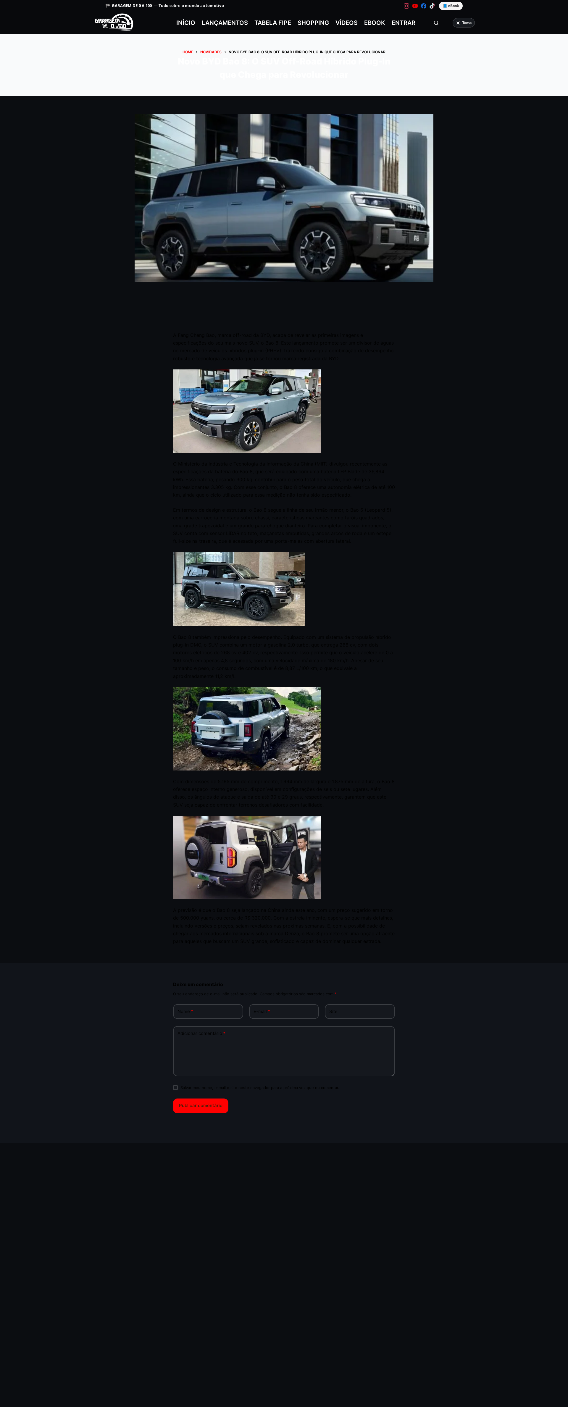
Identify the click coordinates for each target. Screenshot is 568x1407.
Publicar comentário (200, 1105)
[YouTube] (415, 6)
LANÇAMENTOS (225, 22)
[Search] (436, 23)
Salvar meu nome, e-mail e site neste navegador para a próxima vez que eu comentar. (259, 1087)
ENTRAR (403, 22)
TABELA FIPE (272, 22)
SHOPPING (313, 22)
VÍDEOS (346, 22)
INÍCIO (185, 22)
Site (333, 1011)
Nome (185, 1011)
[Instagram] (406, 6)
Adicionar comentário (201, 1033)
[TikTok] (432, 6)
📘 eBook (451, 5)
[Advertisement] (284, 314)
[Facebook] (423, 6)
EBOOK (374, 22)
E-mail (262, 1011)
